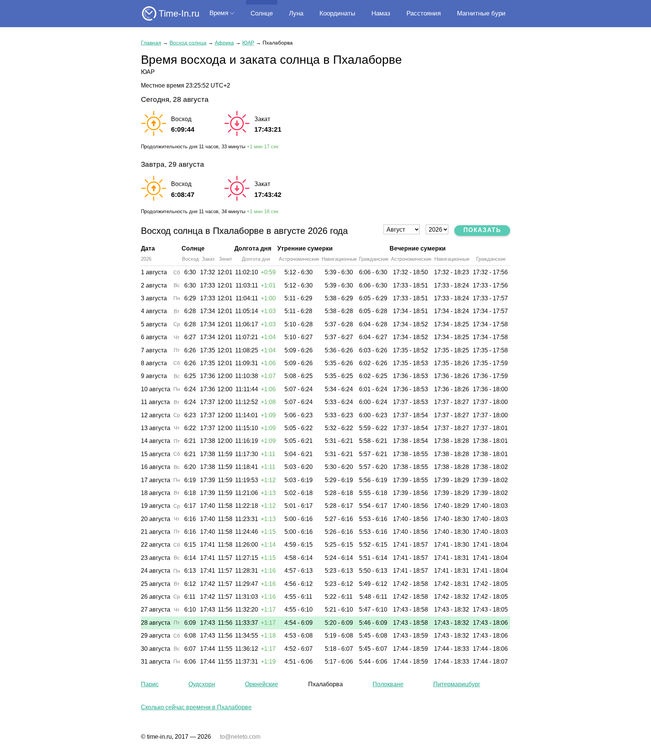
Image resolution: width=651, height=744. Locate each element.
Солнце (262, 13)
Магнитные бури (481, 13)
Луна (296, 13)
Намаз (380, 13)
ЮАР (248, 43)
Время (218, 13)
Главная (151, 43)
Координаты (337, 13)
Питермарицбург (456, 684)
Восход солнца (188, 43)
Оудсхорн (201, 684)
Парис (150, 684)
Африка (224, 43)
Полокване (388, 684)
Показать (482, 230)
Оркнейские (261, 684)
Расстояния (423, 13)
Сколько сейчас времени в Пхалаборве (196, 707)
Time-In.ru (179, 13)
